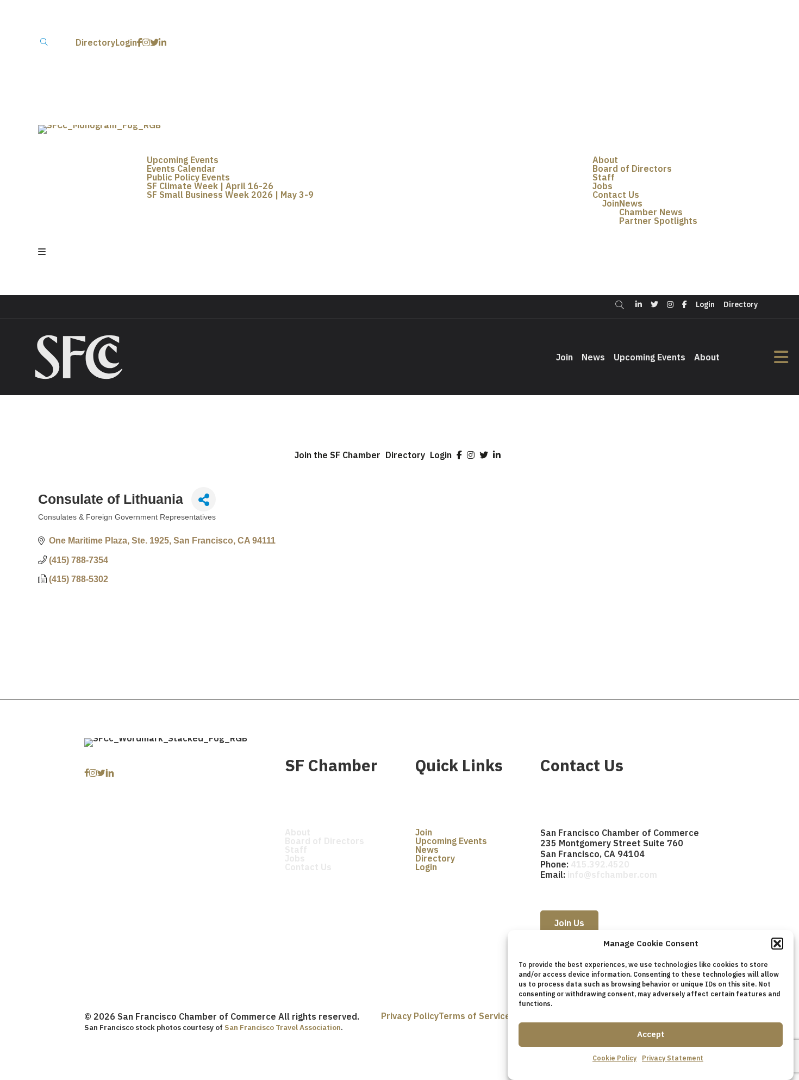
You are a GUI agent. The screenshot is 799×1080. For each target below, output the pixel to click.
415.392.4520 (600, 864)
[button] (777, 943)
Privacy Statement (672, 1058)
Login (441, 455)
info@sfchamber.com (612, 874)
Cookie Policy (614, 1058)
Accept (651, 1034)
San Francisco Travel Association (282, 1027)
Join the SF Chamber (337, 455)
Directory (405, 455)
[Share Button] (203, 499)
